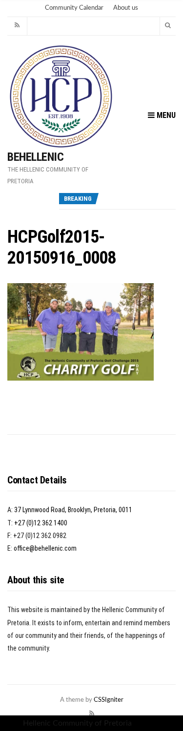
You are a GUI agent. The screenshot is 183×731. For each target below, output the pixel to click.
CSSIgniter (108, 700)
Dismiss (147, 723)
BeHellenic (35, 157)
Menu (165, 115)
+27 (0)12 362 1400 (40, 523)
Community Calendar (74, 8)
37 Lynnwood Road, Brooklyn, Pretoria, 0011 (73, 510)
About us (125, 8)
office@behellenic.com (45, 548)
